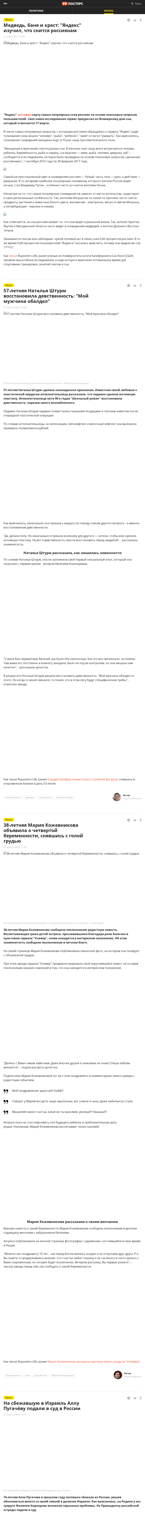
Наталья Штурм (64, 797)
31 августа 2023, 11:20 (15, 847)
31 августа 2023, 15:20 (15, 307)
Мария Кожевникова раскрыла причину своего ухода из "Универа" (93, 1361)
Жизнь (109, 10)
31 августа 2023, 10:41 (15, 1414)
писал (13, 256)
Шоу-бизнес (45, 797)
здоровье (30, 797)
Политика (36, 10)
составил (24, 115)
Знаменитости (13, 797)
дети (27, 1375)
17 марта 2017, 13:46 (14, 36)
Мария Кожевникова (63, 1375)
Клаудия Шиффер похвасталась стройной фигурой (82, 779)
